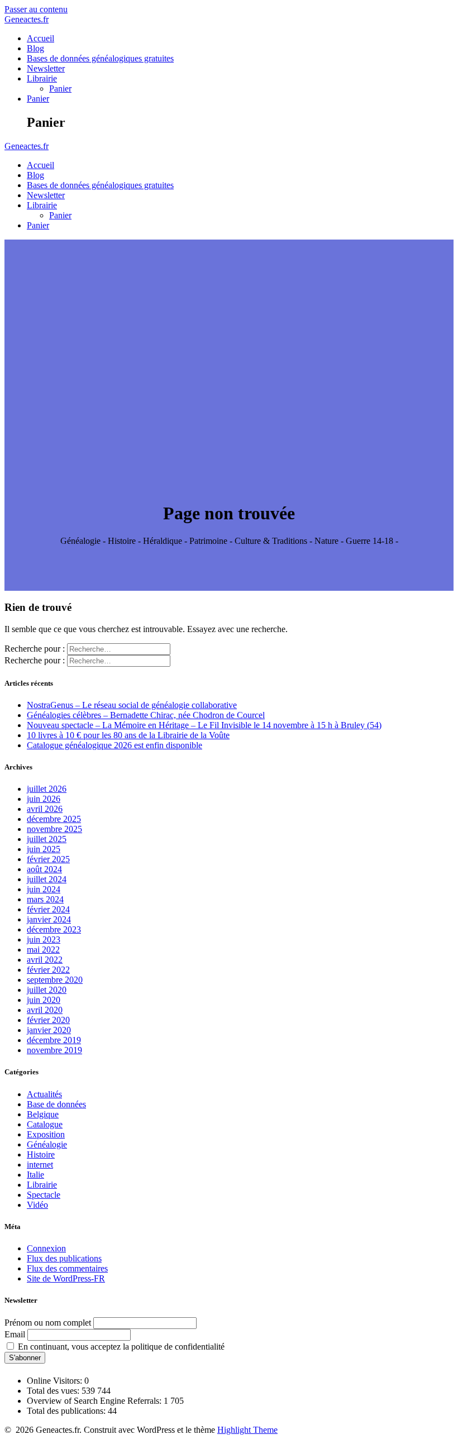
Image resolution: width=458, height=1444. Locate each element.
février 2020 (48, 1020)
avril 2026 (45, 809)
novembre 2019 (54, 1050)
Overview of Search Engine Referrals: (95, 1400)
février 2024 (48, 909)
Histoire (41, 1154)
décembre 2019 (54, 1040)
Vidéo (37, 1204)
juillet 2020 (46, 989)
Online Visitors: (55, 1380)
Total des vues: (54, 1390)
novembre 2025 (54, 829)
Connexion (46, 1248)
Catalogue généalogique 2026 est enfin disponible (114, 745)
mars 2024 (45, 899)
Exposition (46, 1134)
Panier (60, 88)
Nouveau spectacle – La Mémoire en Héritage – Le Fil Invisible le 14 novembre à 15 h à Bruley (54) (204, 725)
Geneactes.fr (26, 19)
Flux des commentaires (67, 1268)
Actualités (44, 1094)
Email (14, 1334)
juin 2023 (43, 939)
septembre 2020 (55, 979)
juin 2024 (43, 889)
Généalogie (47, 1144)
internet (40, 1164)
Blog (35, 48)
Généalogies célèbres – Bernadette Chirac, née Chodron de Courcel (146, 715)
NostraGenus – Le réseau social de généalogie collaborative (132, 705)
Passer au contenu (36, 9)
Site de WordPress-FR (66, 1278)
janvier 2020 (49, 1030)
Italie (35, 1174)
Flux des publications (64, 1258)
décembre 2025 (54, 819)
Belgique (43, 1114)
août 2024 (44, 869)
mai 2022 (43, 949)
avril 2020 (45, 1010)
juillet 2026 (46, 788)
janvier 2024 (49, 919)
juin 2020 (43, 1000)
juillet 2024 (46, 879)
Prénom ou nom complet (47, 1322)
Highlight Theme (247, 1430)
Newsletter (46, 68)
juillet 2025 (46, 839)
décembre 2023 (54, 929)
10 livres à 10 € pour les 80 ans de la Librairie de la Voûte (128, 735)
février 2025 (48, 859)
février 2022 (48, 969)
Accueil (40, 38)
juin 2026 (43, 799)
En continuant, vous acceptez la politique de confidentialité (120, 1346)
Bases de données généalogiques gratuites (100, 58)
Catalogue (45, 1124)
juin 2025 (43, 849)
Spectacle (43, 1194)
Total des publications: (67, 1411)
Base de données (56, 1104)
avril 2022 (45, 959)
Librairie (42, 78)
